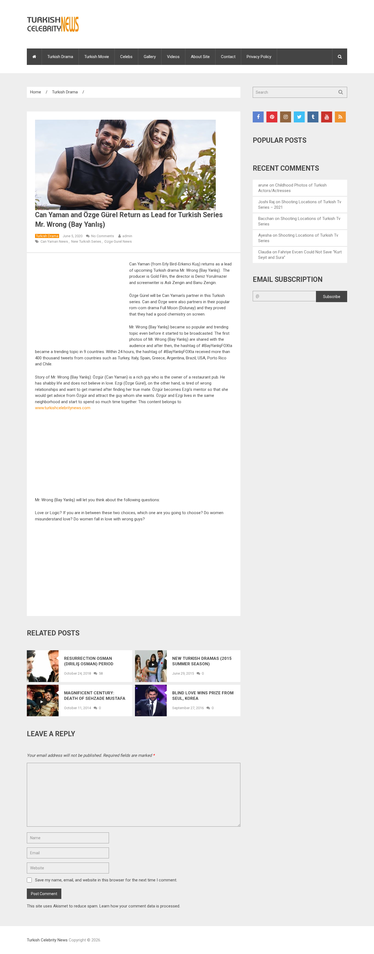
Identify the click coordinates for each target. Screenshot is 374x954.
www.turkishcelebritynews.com (62, 407)
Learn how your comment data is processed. (139, 906)
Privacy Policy (259, 56)
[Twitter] (299, 116)
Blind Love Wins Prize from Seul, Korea (203, 696)
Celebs (126, 56)
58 (101, 673)
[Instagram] (285, 116)
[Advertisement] (81, 301)
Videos (173, 56)
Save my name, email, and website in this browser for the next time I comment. (106, 880)
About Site (200, 56)
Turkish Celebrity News (47, 940)
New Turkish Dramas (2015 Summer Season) (202, 661)
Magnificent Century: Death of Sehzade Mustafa (94, 696)
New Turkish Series (86, 241)
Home (35, 92)
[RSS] (340, 116)
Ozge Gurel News (118, 241)
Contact (228, 56)
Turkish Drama (60, 56)
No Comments (102, 236)
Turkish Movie (96, 56)
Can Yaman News (54, 241)
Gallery (150, 56)
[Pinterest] (271, 116)
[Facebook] (258, 116)
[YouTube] (326, 116)
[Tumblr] (312, 116)
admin (127, 236)
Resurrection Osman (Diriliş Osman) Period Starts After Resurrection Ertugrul (91, 661)
